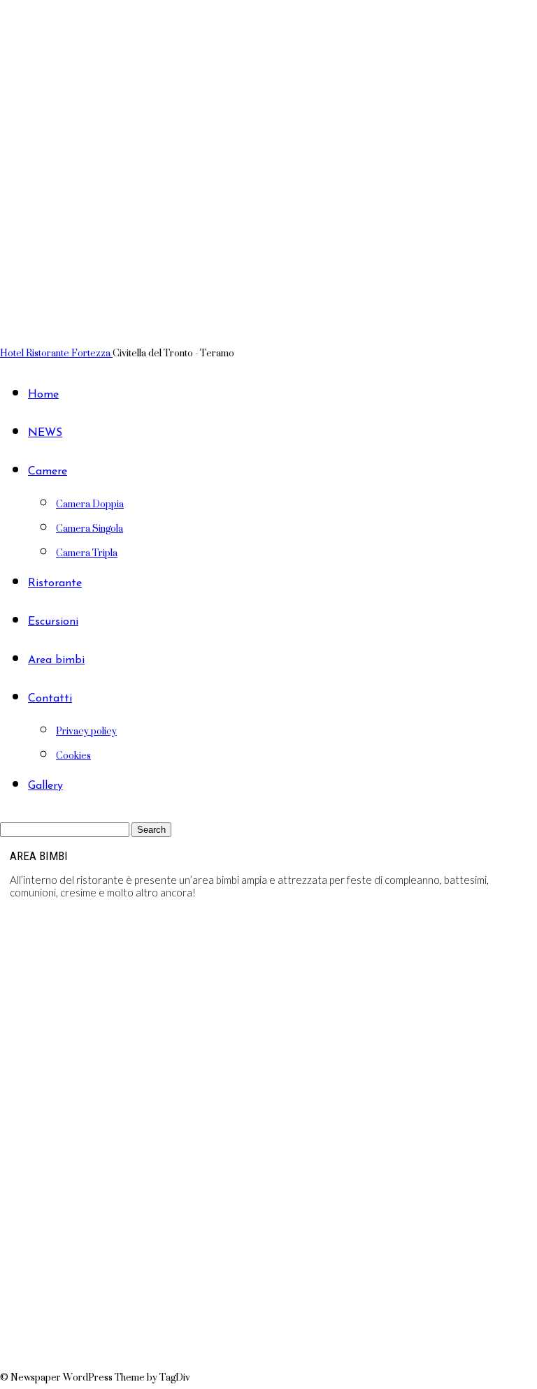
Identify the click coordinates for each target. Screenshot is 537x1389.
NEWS (45, 433)
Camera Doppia (90, 503)
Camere (47, 471)
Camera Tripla (86, 552)
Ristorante (55, 583)
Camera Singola (89, 528)
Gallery (45, 786)
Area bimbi (56, 660)
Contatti (50, 698)
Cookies (73, 755)
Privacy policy (86, 730)
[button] (268, 1331)
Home (43, 394)
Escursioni (53, 621)
